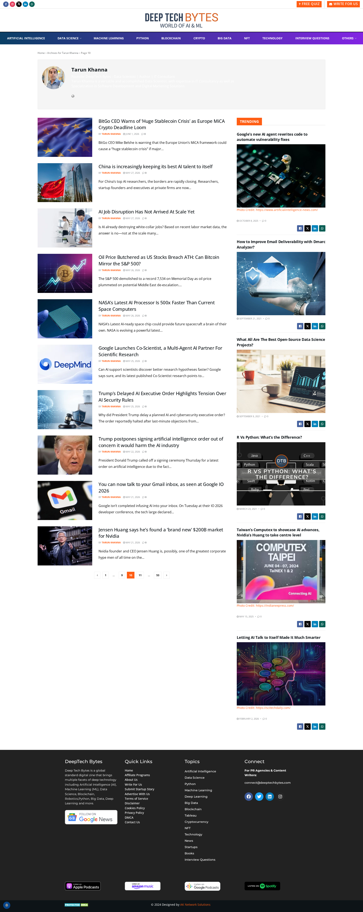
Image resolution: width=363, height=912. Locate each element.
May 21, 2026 (132, 497)
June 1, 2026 (132, 133)
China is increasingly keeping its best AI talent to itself (155, 166)
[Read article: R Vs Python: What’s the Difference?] (281, 474)
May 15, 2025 (246, 616)
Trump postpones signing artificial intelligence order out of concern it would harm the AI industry (161, 441)
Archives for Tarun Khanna (62, 53)
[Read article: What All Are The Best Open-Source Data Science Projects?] (281, 381)
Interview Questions (312, 38)
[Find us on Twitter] (19, 4)
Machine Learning (109, 38)
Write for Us (345, 3)
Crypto (199, 38)
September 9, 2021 (249, 416)
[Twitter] (259, 796)
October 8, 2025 (248, 220)
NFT (247, 38)
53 (157, 575)
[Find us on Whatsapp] (32, 4)
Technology (272, 38)
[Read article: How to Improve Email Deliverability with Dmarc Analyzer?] (281, 283)
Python (142, 38)
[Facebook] (249, 796)
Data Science (68, 38)
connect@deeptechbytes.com (268, 783)
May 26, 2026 (132, 270)
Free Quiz (310, 3)
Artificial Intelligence (26, 38)
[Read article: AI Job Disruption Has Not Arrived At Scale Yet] (65, 228)
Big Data (224, 38)
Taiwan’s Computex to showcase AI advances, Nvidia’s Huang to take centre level (278, 532)
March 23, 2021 (248, 508)
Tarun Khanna (111, 133)
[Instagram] (280, 796)
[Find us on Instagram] (12, 4)
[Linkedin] (270, 796)
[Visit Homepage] (182, 20)
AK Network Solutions (195, 905)
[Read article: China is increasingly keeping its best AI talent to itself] (65, 182)
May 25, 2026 (132, 361)
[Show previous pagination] (97, 575)
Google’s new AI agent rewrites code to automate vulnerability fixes (272, 137)
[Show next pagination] (166, 575)
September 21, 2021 (250, 318)
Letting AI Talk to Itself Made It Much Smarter (278, 637)
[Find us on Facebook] (6, 4)
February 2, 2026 (249, 718)
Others (348, 38)
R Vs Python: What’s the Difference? (269, 437)
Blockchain (171, 38)
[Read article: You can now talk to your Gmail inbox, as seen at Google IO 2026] (65, 500)
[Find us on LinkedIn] (25, 4)
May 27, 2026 (132, 172)
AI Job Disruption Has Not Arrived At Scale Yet (147, 211)
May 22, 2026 (132, 451)
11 (140, 575)
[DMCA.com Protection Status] (77, 905)
